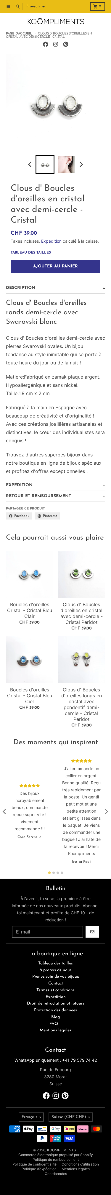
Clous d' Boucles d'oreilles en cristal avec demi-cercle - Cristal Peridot (81, 613)
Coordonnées (56, 1173)
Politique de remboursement (56, 1159)
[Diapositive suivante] (81, 164)
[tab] (49, 872)
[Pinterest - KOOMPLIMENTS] (66, 44)
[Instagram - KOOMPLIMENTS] (55, 44)
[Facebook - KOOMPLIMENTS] (45, 44)
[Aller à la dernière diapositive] (30, 164)
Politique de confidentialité (34, 1164)
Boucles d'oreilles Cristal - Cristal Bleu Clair (29, 610)
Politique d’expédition (39, 1169)
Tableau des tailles (31, 252)
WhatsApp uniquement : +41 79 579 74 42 (56, 1060)
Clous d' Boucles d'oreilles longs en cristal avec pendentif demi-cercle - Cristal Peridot (81, 704)
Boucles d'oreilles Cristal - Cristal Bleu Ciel (29, 695)
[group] (45, 164)
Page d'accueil (19, 33)
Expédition (51, 241)
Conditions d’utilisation (80, 1164)
